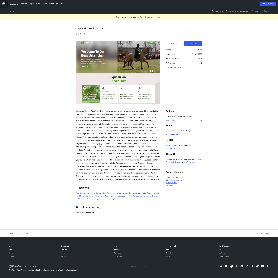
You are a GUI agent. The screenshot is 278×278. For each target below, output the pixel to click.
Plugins (63, 253)
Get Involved (171, 246)
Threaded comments (105, 199)
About (11, 246)
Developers (118, 253)
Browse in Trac (171, 183)
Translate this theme (173, 167)
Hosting (11, 253)
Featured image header (137, 193)
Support (117, 249)
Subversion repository (174, 180)
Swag (169, 256)
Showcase (65, 246)
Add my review (171, 120)
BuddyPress (224, 256)
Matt (221, 249)
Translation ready (120, 199)
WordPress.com (225, 246)
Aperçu (174, 43)
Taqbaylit (32, 266)
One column (137, 196)
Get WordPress (268, 4)
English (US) (170, 162)
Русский (178, 162)
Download (193, 43)
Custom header (112, 193)
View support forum (173, 134)
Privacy (11, 256)
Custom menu (123, 193)
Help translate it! (156, 17)
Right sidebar (80, 199)
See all (199, 120)
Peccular (83, 34)
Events (168, 249)
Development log (172, 177)
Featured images (153, 193)
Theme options (91, 199)
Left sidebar (127, 196)
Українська (191, 162)
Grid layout (118, 196)
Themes (12, 11)
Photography (146, 196)
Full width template (106, 196)
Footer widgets (93, 196)
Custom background (87, 193)
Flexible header (81, 196)
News (11, 249)
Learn (116, 246)
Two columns (132, 199)
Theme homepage (172, 67)
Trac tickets (170, 185)
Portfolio (155, 196)
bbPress (223, 253)
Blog (77, 193)
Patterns (64, 256)
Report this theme (172, 149)
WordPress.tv (119, 256)
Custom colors (101, 193)
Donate (170, 253)
